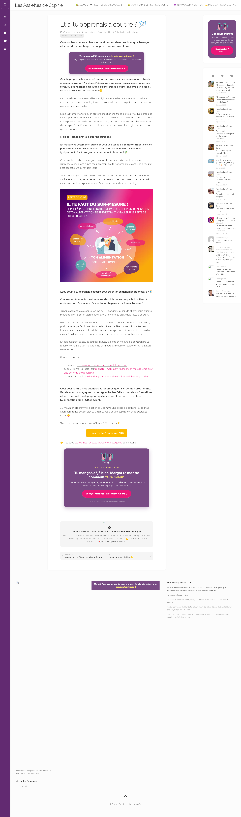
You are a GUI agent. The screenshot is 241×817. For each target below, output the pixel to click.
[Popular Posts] (222, 76)
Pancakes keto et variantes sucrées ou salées (224, 179)
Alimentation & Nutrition (72, 35)
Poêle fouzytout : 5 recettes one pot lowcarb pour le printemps (225, 116)
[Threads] (5, 24)
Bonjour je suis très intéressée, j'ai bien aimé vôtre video (225, 271)
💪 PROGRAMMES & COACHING (220, 5)
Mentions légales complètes (177, 595)
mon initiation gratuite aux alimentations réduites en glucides (116, 376)
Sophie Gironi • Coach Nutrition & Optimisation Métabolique (111, 32)
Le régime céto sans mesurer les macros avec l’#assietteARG (226, 228)
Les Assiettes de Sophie (39, 5)
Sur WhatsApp (119, 541)
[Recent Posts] (213, 76)
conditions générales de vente (179, 617)
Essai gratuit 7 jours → (222, 50)
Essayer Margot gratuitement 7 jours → (107, 493)
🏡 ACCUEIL (82, 5)
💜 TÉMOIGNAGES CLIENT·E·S (188, 5)
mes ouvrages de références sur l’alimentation (102, 365)
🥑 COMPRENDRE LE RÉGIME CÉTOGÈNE (148, 5)
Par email (105, 541)
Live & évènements (223, 160)
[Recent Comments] (231, 76)
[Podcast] (5, 48)
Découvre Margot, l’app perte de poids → (107, 68)
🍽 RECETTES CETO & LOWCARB (106, 5)
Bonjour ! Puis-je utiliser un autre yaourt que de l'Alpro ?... (225, 283)
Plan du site (23, 786)
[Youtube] (5, 40)
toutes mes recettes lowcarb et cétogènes (98, 442)
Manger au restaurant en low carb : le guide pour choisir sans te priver (225, 87)
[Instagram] (5, 16)
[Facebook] (5, 32)
